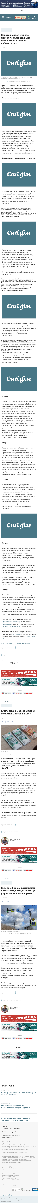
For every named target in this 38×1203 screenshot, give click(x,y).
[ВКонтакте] (2, 721)
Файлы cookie (5, 1170)
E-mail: (9, 1132)
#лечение (22, 643)
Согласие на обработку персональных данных (14, 1168)
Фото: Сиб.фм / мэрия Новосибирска (10, 931)
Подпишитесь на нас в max (12, 655)
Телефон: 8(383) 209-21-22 (11, 1128)
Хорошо (33, 1199)
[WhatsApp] (7, 721)
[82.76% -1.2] (19, 17)
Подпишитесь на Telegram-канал (20, 81)
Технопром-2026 (18, 10)
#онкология (30, 643)
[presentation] (0, 11)
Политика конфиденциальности (10, 1166)
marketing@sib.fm (7, 1137)
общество (6, 29)
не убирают (17, 634)
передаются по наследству (11, 621)
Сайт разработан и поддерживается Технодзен (14, 1185)
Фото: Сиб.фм (4, 751)
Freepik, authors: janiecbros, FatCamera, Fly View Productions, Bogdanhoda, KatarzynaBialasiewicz (16, 78)
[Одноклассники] (5, 721)
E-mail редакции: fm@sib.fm (9, 1178)
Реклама (5, 1126)
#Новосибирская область (7, 644)
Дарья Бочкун (14, 662)
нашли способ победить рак (11, 626)
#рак (17, 643)
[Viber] (10, 721)
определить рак (7, 624)
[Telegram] (13, 721)
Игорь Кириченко (15, 839)
